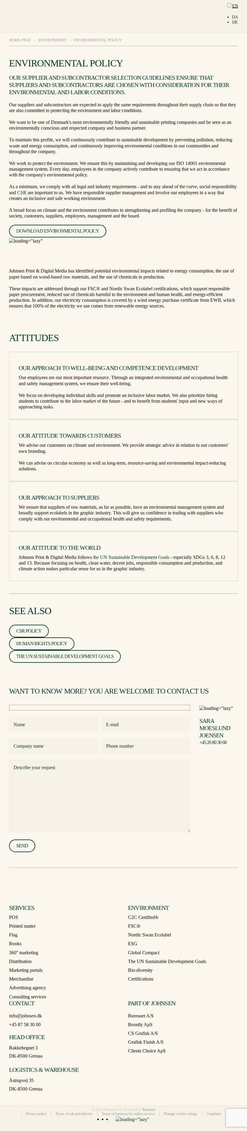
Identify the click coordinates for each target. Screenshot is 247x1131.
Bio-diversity (140, 970)
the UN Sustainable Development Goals (131, 557)
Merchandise (21, 978)
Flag (13, 934)
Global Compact (143, 952)
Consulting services (27, 996)
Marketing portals (25, 970)
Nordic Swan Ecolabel (149, 934)
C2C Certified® (143, 917)
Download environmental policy (57, 231)
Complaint (213, 1114)
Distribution (20, 961)
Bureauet (148, 1109)
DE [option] (235, 22)
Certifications (140, 978)
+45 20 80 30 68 (213, 742)
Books (15, 943)
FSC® (134, 926)
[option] (235, 17)
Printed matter (22, 926)
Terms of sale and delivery (74, 1114)
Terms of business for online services (128, 1114)
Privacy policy (36, 1114)
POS (13, 917)
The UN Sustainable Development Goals (65, 656)
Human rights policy (41, 643)
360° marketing (23, 952)
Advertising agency (27, 987)
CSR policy (29, 630)
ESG (132, 943)
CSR (22, 192)
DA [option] (235, 17)
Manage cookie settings (180, 1114)
